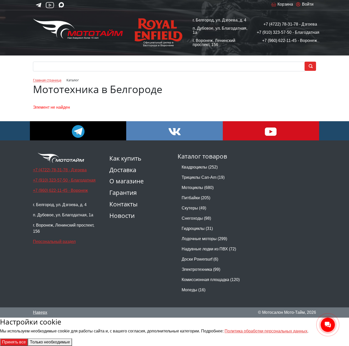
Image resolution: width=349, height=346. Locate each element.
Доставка (122, 169)
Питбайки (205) (196, 198)
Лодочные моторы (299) (204, 239)
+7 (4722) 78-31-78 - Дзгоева (290, 24)
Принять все (14, 342)
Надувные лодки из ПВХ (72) (209, 249)
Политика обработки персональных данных (266, 331)
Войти (307, 4)
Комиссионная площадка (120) (211, 279)
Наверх (40, 312)
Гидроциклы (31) (197, 228)
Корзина (285, 4)
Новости (122, 215)
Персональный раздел (54, 241)
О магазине (126, 181)
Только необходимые (50, 342)
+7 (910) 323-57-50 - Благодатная (288, 32)
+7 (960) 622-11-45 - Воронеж (289, 40)
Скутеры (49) (194, 208)
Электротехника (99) (201, 269)
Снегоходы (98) (196, 218)
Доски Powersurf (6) (200, 259)
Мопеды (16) (193, 290)
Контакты (123, 204)
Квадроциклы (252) (200, 167)
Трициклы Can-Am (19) (203, 177)
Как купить (125, 158)
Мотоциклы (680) (198, 187)
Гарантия (123, 192)
